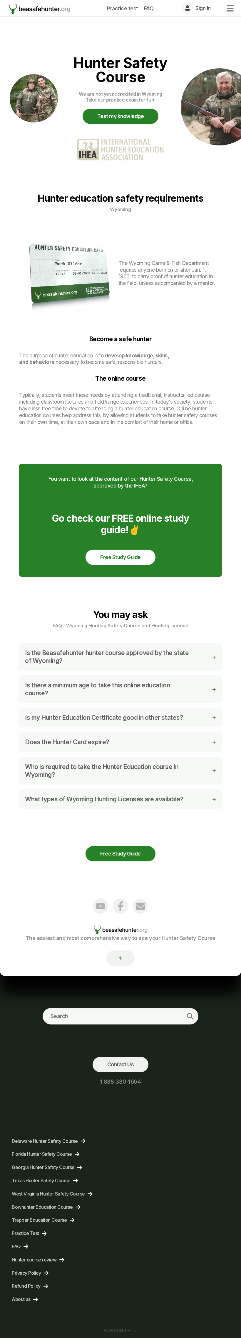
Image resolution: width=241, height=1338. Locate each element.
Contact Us (120, 1064)
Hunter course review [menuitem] (34, 1260)
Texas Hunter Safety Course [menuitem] (41, 1180)
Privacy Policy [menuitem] (26, 1273)
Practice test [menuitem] (122, 8)
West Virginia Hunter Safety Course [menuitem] (48, 1194)
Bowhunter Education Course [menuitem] (42, 1207)
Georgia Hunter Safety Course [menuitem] (43, 1167)
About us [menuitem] (21, 1299)
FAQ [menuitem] (149, 8)
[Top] (120, 958)
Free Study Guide (120, 557)
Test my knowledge (120, 116)
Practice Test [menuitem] (25, 1233)
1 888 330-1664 (120, 1081)
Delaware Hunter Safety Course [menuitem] (45, 1141)
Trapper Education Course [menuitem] (39, 1220)
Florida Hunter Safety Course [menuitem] (42, 1154)
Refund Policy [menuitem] (26, 1286)
